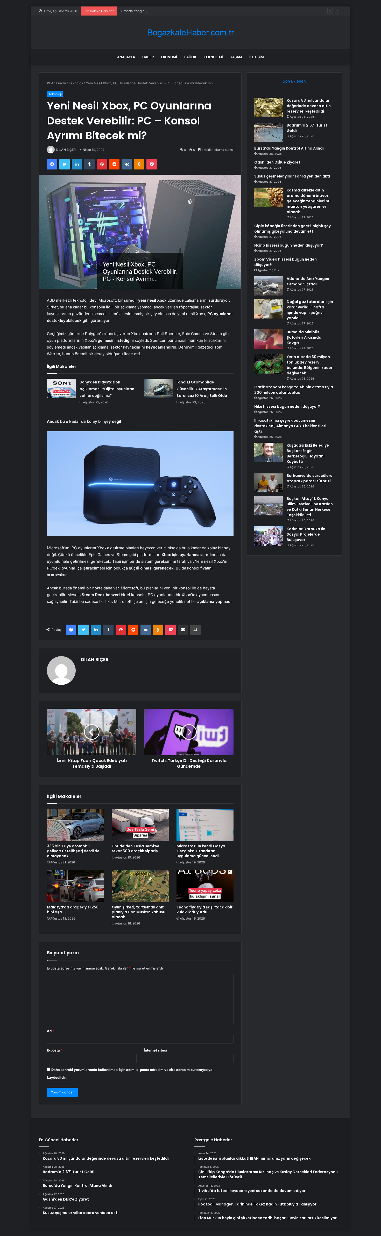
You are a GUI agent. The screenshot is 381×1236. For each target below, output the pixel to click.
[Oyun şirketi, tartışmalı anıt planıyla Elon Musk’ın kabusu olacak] (140, 886)
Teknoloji (213, 57)
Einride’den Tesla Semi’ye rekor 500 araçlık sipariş (135, 848)
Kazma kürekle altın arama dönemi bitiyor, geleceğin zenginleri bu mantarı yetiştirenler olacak (308, 201)
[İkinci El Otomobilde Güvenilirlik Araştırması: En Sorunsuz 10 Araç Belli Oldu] (158, 388)
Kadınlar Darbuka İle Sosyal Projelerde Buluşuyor (306, 534)
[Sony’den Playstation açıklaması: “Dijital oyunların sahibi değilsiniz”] (61, 388)
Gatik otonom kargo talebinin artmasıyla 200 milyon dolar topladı (293, 389)
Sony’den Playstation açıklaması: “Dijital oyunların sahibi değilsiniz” (107, 389)
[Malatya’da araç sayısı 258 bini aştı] (75, 886)
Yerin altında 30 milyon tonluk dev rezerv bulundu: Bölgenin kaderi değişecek (310, 365)
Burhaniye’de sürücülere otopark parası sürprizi (310, 478)
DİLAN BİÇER (66, 150)
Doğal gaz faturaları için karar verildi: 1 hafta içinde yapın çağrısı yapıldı (310, 310)
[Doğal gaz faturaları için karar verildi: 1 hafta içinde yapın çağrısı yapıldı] (268, 309)
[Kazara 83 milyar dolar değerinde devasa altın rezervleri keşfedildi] (268, 107)
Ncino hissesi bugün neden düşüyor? (288, 245)
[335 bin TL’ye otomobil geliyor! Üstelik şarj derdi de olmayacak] (75, 825)
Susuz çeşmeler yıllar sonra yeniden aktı (292, 176)
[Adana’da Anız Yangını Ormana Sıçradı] (268, 285)
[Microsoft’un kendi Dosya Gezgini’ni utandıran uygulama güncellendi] (205, 825)
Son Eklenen (294, 81)
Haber (148, 57)
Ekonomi (169, 57)
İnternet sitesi (155, 1050)
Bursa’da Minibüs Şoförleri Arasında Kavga (304, 337)
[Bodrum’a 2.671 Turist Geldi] (268, 132)
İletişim (256, 57)
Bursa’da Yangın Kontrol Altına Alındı (148, 11)
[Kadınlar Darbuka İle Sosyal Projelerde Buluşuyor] (268, 536)
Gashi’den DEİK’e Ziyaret (277, 162)
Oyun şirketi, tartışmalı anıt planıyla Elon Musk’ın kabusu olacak (138, 912)
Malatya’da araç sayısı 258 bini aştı (72, 910)
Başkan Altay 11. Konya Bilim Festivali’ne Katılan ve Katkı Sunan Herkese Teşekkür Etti (310, 506)
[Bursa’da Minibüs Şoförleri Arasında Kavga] (268, 339)
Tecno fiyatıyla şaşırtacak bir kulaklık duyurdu (204, 910)
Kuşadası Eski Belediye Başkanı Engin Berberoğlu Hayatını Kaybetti (308, 453)
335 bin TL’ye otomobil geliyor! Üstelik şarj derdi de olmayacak (73, 850)
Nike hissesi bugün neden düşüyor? (287, 406)
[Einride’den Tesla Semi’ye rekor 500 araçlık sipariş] (140, 825)
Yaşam (236, 57)
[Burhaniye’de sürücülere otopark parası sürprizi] (268, 482)
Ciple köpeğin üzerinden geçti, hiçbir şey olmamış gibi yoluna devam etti (292, 228)
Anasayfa (126, 57)
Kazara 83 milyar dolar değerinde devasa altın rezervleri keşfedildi (309, 106)
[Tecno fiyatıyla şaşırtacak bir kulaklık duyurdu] (205, 886)
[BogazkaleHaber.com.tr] (190, 32)
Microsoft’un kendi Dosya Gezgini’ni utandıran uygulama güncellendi (201, 850)
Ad (50, 1031)
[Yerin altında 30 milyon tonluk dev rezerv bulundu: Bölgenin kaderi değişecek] (268, 364)
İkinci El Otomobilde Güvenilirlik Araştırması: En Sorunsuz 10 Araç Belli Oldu (202, 389)
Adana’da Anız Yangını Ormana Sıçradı (308, 281)
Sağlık (190, 57)
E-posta (54, 1050)
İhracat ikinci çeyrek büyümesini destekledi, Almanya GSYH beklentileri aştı (290, 426)
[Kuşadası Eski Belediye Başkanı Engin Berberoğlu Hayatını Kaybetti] (268, 452)
